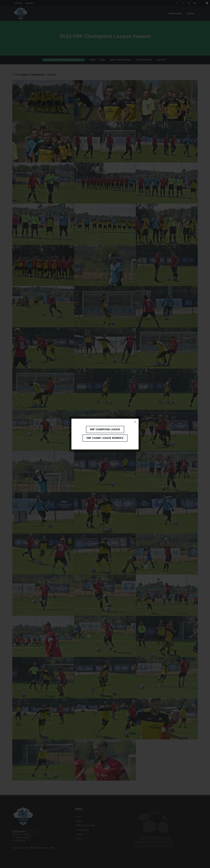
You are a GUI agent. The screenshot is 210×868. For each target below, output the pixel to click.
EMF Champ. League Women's (105, 438)
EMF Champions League (105, 429)
